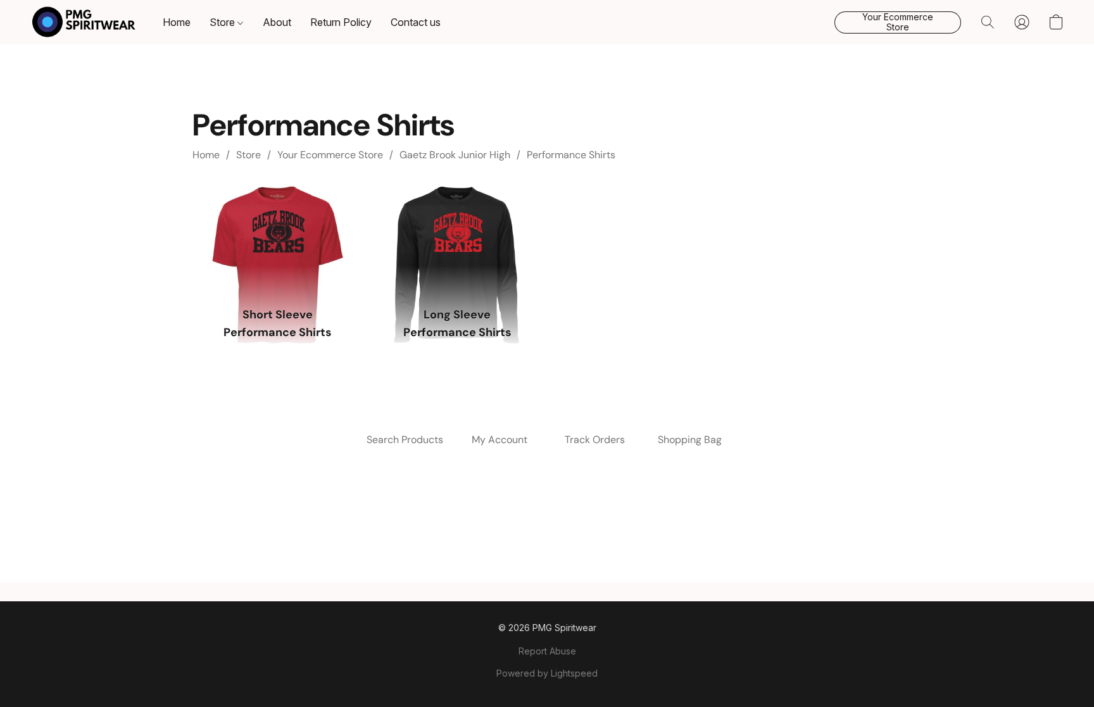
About (277, 22)
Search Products (405, 439)
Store (223, 22)
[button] (83, 22)
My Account (499, 439)
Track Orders (595, 439)
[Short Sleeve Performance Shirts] (277, 240)
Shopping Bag (690, 439)
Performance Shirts (571, 154)
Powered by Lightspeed (547, 673)
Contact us (416, 22)
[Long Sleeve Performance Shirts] (457, 240)
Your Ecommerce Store (330, 154)
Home (177, 22)
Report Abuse (547, 651)
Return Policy (341, 22)
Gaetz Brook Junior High (454, 154)
